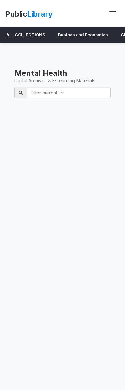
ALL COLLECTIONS (25, 34)
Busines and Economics (83, 34)
